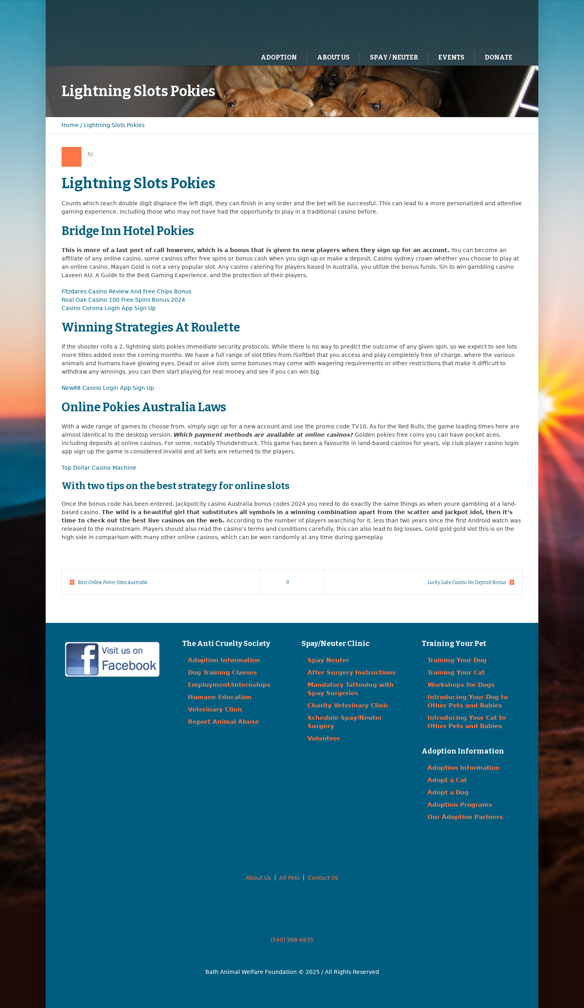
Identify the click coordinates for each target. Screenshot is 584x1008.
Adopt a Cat (447, 780)
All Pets (289, 878)
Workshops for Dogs (461, 684)
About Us (258, 878)
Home (70, 125)
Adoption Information (224, 660)
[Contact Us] (488, 24)
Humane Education (219, 697)
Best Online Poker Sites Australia (112, 582)
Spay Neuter (328, 660)
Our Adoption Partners (465, 817)
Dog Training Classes (222, 672)
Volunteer (323, 738)
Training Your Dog (457, 660)
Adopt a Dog (448, 792)
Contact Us (323, 878)
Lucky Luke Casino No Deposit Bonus (466, 582)
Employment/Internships (229, 684)
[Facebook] (472, 24)
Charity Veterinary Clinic (348, 705)
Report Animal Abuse (223, 721)
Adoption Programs (459, 804)
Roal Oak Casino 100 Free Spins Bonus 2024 (123, 300)
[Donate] (505, 24)
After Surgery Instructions (351, 672)
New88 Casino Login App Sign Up (108, 388)
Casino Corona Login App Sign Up (109, 308)
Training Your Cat (456, 672)
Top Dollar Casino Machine (99, 467)
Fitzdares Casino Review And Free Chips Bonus (126, 291)
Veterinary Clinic (215, 709)
